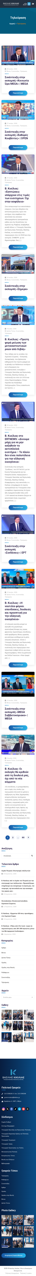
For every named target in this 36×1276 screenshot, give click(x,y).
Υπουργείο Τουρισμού (8, 1140)
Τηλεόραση (23, 71)
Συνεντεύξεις (15, 71)
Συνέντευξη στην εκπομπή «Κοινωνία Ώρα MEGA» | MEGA (17, 80)
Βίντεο (9, 71)
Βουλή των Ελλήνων (8, 1159)
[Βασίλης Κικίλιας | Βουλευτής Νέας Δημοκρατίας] (11, 4)
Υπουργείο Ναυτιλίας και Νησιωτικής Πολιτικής (16, 1130)
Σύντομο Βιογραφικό (8, 1126)
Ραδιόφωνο (5, 972)
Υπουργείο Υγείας (7, 1144)
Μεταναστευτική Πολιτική (9, 1152)
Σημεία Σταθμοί (6, 1122)
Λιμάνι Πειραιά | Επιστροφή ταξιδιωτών (16, 871)
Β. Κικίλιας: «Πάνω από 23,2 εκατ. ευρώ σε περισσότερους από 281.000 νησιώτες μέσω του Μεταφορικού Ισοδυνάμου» (18, 928)
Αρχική (12, 24)
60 (23, 837)
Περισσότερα (18, 93)
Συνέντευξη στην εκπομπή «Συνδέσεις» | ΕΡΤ (15, 549)
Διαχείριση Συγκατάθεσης (13, 1255)
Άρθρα (4, 948)
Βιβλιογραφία (6, 1163)
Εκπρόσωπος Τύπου (8, 1156)
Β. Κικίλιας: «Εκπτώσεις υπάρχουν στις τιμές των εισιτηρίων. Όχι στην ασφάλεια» (17, 195)
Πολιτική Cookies (26, 1273)
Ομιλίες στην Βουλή (8, 967)
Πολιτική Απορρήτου (12, 1273)
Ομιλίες (4, 963)
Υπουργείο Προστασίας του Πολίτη (12, 1148)
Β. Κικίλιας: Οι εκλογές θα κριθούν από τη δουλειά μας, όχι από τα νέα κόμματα (17, 775)
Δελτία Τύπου (11, 180)
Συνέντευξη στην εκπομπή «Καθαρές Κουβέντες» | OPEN (16, 135)
